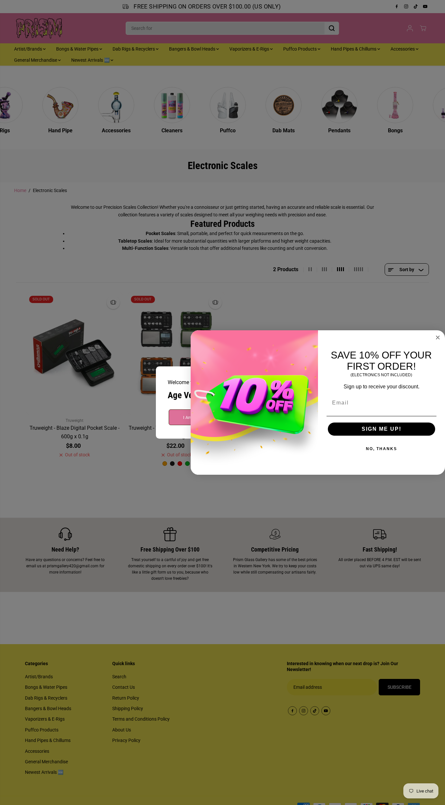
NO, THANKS (381, 448)
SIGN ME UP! (381, 429)
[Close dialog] (438, 337)
